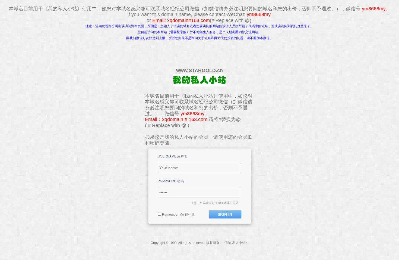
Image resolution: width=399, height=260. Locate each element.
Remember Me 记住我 (178, 214)
